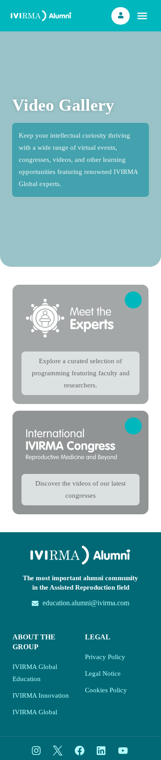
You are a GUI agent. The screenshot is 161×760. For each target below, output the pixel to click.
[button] (142, 16)
